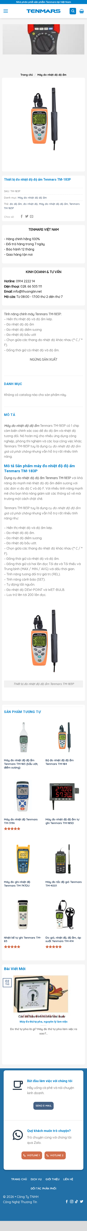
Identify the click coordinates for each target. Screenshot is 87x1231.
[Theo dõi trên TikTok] (76, 1202)
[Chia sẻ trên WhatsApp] (16, 216)
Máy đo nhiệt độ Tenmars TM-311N (21, 821)
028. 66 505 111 (31, 286)
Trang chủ (27, 74)
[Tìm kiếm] (73, 11)
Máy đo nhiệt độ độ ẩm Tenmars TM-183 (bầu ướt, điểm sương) (21, 763)
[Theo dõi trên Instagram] (71, 1202)
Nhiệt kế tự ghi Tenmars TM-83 (22, 939)
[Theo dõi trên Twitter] (81, 1202)
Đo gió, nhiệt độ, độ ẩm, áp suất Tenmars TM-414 (63, 939)
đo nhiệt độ (30, 203)
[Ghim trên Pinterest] (36, 216)
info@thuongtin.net (27, 291)
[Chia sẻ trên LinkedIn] (41, 216)
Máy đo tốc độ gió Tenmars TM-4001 (64, 883)
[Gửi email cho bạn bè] (31, 216)
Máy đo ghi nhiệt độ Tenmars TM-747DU (17, 883)
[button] (5, 11)
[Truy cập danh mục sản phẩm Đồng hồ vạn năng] (43, 39)
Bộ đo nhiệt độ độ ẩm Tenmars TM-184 (60, 761)
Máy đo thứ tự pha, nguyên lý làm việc (44, 1021)
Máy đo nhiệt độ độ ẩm (51, 74)
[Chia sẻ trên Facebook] (21, 216)
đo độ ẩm (16, 203)
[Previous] (8, 162)
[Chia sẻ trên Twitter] (26, 216)
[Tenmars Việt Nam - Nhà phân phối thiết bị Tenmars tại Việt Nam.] (44, 11)
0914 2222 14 (25, 281)
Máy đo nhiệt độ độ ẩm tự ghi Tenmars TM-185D (62, 821)
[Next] (15, 64)
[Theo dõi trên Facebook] (66, 1202)
